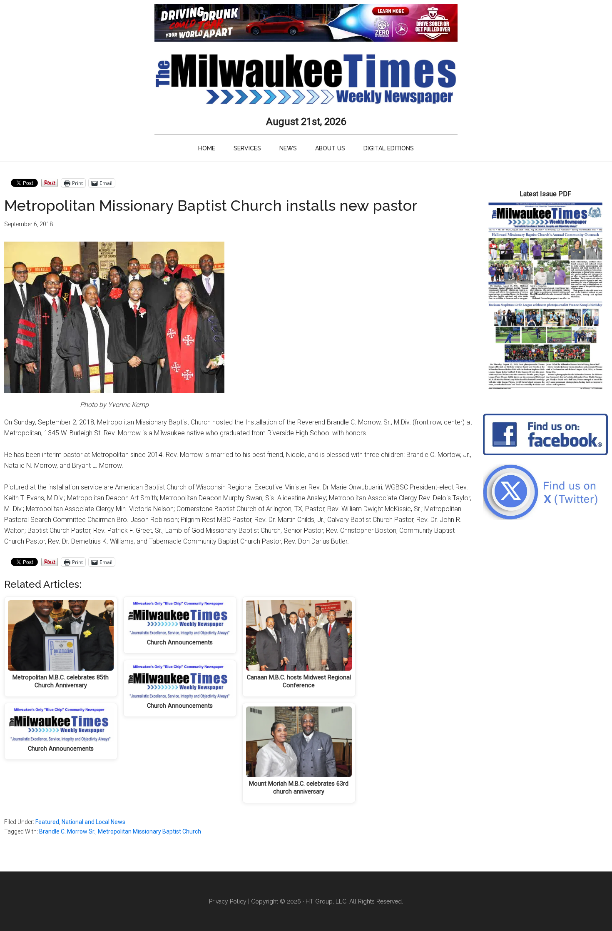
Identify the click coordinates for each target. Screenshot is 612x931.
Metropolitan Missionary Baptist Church (149, 831)
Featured (47, 822)
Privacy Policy (227, 901)
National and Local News (93, 822)
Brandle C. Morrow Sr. (67, 831)
